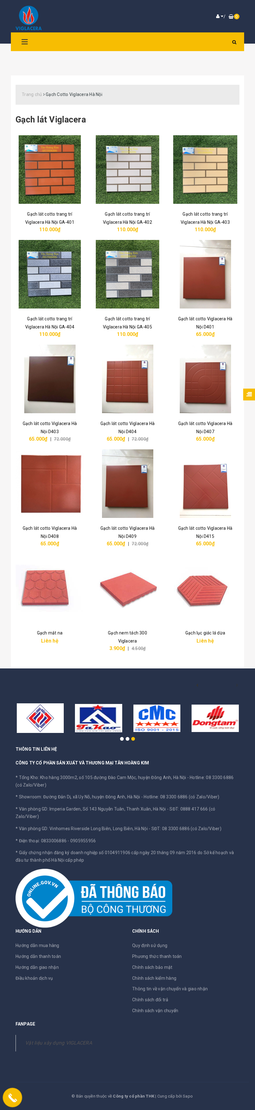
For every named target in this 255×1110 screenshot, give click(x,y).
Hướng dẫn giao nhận (37, 967)
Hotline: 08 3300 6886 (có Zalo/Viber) (181, 796)
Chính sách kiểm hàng (154, 978)
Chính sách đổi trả (150, 999)
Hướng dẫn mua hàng (37, 945)
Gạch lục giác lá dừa (205, 632)
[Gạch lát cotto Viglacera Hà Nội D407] (205, 379)
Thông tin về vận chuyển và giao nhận (170, 988)
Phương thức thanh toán (157, 956)
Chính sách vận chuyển (155, 1010)
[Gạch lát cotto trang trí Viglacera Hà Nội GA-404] (50, 274)
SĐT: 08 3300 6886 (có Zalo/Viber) (186, 828)
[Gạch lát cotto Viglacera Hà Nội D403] (50, 379)
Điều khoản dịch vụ (34, 978)
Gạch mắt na (50, 632)
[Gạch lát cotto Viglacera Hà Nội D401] (205, 274)
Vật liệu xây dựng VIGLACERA (58, 1043)
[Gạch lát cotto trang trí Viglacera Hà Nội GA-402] (127, 169)
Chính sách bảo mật (152, 967)
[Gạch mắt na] (50, 588)
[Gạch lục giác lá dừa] (205, 588)
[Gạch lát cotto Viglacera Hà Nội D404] (127, 379)
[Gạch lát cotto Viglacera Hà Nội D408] (50, 483)
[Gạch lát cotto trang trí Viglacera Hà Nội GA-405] (127, 274)
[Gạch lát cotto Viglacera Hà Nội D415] (205, 483)
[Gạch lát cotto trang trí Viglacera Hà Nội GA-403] (205, 169)
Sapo (188, 1096)
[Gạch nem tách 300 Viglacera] (127, 588)
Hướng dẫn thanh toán (38, 956)
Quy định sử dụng (149, 945)
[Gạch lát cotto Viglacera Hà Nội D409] (127, 483)
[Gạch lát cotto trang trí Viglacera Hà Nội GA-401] (50, 169)
